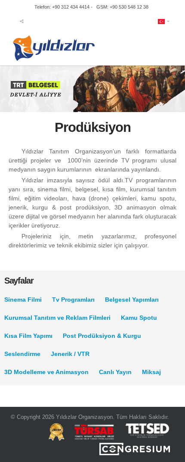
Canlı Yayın (115, 371)
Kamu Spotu (139, 317)
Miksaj (151, 371)
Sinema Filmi (23, 299)
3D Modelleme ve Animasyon (46, 371)
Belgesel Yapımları (132, 299)
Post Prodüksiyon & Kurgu (102, 335)
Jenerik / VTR (70, 353)
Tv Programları (73, 299)
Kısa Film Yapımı (28, 335)
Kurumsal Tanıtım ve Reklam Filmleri (57, 317)
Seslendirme (22, 353)
